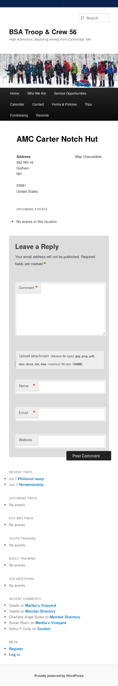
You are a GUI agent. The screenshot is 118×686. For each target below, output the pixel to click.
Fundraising (19, 115)
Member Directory (40, 611)
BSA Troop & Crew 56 (43, 31)
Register (16, 648)
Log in (14, 654)
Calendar (17, 104)
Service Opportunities (70, 93)
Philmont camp (31, 478)
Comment (28, 287)
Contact (38, 104)
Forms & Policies (64, 104)
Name (27, 385)
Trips (88, 104)
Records (42, 115)
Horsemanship (31, 484)
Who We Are (36, 93)
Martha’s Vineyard (40, 605)
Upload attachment (57, 359)
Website (25, 439)
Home (14, 93)
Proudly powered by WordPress (59, 675)
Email (27, 412)
